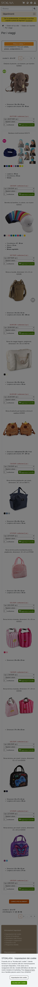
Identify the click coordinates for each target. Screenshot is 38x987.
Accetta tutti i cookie (19, 983)
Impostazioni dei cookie (19, 977)
